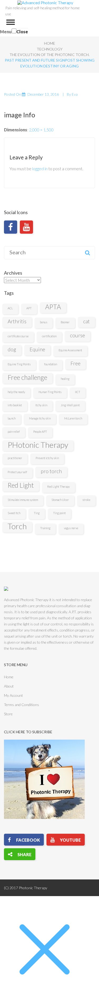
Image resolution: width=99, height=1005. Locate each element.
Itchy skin (41, 405)
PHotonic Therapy (38, 444)
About (9, 686)
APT (29, 308)
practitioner (15, 458)
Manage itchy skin (40, 418)
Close (22, 31)
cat (86, 321)
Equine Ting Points (19, 364)
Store (8, 714)
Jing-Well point (70, 405)
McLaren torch (73, 418)
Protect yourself (17, 472)
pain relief (14, 431)
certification (49, 336)
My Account (13, 695)
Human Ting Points (50, 392)
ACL (10, 308)
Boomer (65, 322)
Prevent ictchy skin (47, 458)
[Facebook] (10, 227)
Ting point (59, 513)
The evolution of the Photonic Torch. (49, 54)
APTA (53, 307)
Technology (50, 49)
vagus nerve (71, 528)
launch (12, 418)
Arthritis (17, 321)
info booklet (15, 405)
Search (87, 252)
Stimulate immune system (23, 499)
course (77, 335)
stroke (86, 499)
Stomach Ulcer (60, 499)
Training (45, 528)
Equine (37, 349)
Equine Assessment (70, 350)
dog (12, 349)
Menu (6, 31)
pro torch (51, 471)
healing (65, 378)
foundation (50, 364)
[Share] (19, 854)
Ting (37, 513)
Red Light (21, 485)
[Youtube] (26, 227)
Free (75, 363)
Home (49, 43)
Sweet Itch (14, 513)
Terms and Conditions (21, 704)
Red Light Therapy (58, 486)
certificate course (18, 336)
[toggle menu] (10, 22)
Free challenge (27, 377)
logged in (40, 168)
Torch (17, 526)
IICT (77, 392)
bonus (43, 322)
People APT (40, 431)
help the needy (16, 392)
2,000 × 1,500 (41, 129)
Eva (75, 94)
